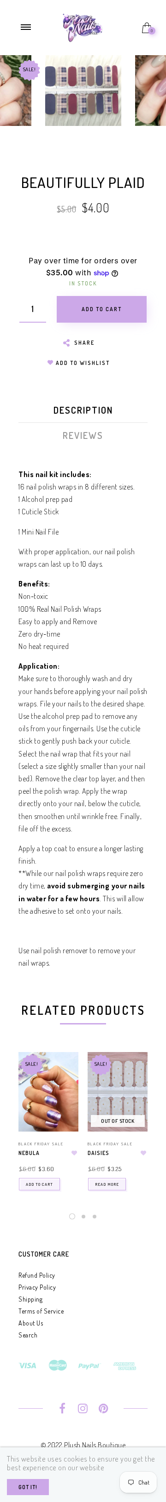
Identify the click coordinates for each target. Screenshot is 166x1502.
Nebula (29, 1152)
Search (27, 1335)
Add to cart (39, 1184)
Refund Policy (36, 1275)
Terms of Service (41, 1311)
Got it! (27, 1487)
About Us (30, 1323)
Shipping (30, 1299)
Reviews (83, 435)
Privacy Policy (37, 1287)
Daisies (98, 1152)
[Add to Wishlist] (74, 1153)
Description (83, 409)
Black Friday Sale (41, 1143)
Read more (107, 1184)
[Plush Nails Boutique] (83, 26)
